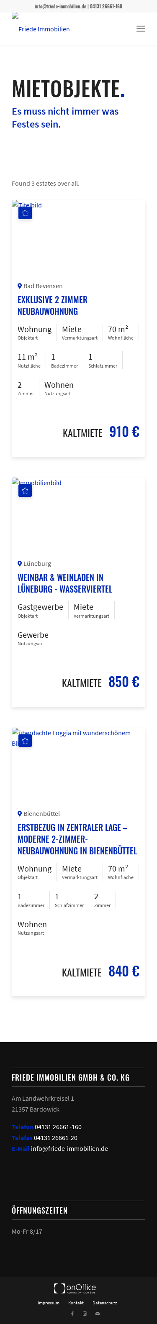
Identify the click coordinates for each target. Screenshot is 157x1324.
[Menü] (140, 29)
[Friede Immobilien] (65, 29)
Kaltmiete (83, 432)
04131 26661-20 (55, 1137)
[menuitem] (140, 29)
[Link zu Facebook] (72, 1313)
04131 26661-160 (58, 1126)
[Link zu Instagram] (85, 1313)
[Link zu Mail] (97, 1313)
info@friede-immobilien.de (69, 1148)
